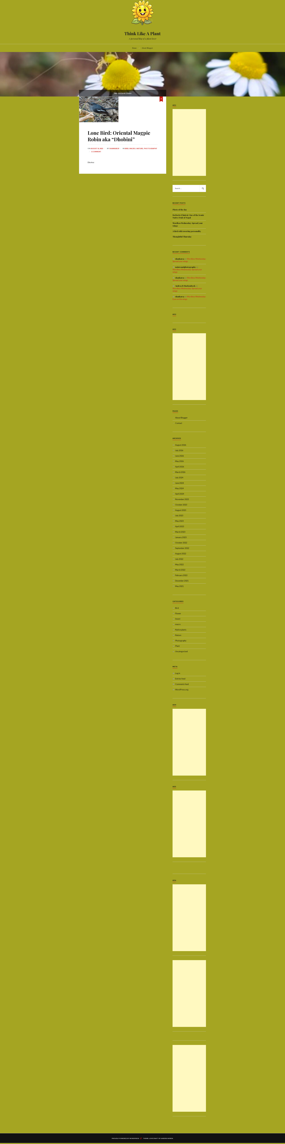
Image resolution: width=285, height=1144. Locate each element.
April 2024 (179, 494)
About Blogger (147, 48)
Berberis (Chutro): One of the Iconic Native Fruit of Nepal (188, 216)
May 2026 (179, 461)
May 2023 (179, 521)
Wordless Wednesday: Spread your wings (188, 224)
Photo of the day (180, 209)
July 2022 (179, 559)
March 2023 (180, 532)
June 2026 (179, 456)
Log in (177, 673)
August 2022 (180, 553)
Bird (127, 148)
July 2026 (179, 450)
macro (132, 148)
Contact (178, 423)
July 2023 (179, 515)
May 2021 (179, 586)
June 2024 (179, 483)
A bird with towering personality (187, 231)
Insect (177, 619)
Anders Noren (167, 1138)
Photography (150, 148)
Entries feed (180, 679)
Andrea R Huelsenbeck (185, 286)
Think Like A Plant (142, 33)
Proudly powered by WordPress (125, 1138)
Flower (178, 613)
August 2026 (180, 445)
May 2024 (179, 488)
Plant (177, 646)
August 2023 (180, 510)
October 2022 (181, 543)
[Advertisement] (189, 142)
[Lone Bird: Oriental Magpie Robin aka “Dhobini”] (98, 121)
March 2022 (180, 570)
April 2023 (179, 526)
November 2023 (182, 499)
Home (134, 48)
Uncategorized (181, 651)
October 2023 (181, 505)
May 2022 (179, 564)
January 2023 (181, 537)
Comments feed (182, 684)
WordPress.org (181, 689)
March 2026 (180, 472)
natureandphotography (185, 267)
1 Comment (96, 151)
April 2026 (179, 466)
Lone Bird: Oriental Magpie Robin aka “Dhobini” (119, 135)
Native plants (180, 630)
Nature (139, 148)
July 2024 (179, 477)
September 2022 (182, 548)
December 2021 (182, 581)
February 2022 (181, 575)
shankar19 (114, 148)
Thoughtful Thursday (182, 236)
